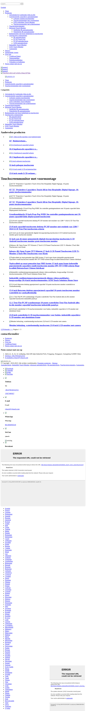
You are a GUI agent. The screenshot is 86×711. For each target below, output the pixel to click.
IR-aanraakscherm (19, 37)
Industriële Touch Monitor (18, 45)
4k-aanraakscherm (53, 365)
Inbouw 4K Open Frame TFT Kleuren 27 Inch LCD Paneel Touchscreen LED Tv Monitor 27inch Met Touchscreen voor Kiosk (44, 252)
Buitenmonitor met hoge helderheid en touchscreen (26, 34)
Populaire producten (44, 363)
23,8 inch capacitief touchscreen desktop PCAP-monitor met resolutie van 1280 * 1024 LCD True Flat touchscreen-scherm (43, 228)
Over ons (8, 54)
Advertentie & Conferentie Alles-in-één (22, 15)
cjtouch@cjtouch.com (12, 409)
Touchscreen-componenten (18, 35)
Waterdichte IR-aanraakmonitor (23, 32)
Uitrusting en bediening (17, 62)
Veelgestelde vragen (11, 52)
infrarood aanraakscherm (38, 365)
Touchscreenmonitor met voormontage (26, 20)
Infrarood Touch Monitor (17, 28)
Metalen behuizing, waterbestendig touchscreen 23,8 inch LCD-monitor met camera (45, 325)
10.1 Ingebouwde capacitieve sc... (23, 157)
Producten (8, 13)
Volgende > (7, 329)
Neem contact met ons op (13, 64)
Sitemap (54, 363)
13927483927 (9, 393)
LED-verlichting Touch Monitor (24, 22)
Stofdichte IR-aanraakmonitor (23, 30)
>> (12, 329)
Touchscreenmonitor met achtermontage (26, 24)
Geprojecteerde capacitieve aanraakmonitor (23, 17)
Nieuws (7, 51)
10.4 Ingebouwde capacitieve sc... (23, 149)
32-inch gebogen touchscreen (21, 165)
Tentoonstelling (14, 58)
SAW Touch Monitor (16, 47)
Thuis (7, 11)
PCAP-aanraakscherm (20, 41)
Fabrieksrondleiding (15, 60)
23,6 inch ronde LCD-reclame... (22, 173)
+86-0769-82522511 (12, 390)
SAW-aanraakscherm (20, 43)
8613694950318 (10, 425)
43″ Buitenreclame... (18, 141)
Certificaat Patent (15, 56)
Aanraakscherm (6, 365)
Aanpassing (13, 49)
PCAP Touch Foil (19, 39)
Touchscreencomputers (16, 26)
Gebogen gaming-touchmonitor (23, 18)
